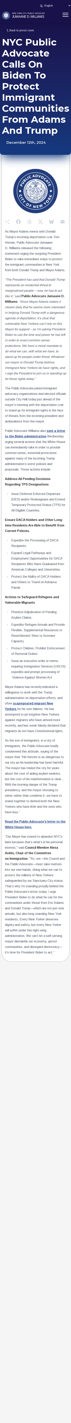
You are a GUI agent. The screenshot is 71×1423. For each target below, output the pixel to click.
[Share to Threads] (29, 221)
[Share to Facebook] (18, 221)
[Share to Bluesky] (51, 221)
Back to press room (21, 30)
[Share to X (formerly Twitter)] (40, 221)
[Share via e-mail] (62, 221)
